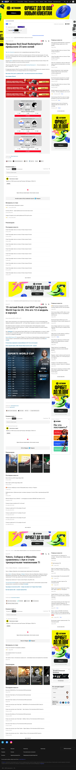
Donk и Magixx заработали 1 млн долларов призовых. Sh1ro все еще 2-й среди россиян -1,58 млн (60, 327)
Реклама (12, 751)
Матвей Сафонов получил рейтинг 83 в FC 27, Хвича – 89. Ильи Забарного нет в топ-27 (60, 91)
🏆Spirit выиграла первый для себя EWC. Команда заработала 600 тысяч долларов (60, 306)
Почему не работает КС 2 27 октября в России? (16, 512)
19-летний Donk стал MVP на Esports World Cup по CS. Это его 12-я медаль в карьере (27, 300)
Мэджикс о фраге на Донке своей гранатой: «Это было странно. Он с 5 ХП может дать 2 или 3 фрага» (60, 356)
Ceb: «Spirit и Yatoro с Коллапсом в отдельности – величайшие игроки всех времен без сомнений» (27, 657)
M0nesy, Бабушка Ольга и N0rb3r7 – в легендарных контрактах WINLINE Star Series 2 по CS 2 (25, 498)
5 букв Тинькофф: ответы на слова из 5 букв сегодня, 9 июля (18, 239)
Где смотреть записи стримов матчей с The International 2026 (60, 621)
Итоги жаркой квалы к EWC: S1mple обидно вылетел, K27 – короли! (21, 345)
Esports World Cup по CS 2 (11, 337)
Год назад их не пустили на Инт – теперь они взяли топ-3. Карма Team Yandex (24, 586)
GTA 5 (11, 60)
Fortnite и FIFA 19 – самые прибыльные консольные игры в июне (19, 210)
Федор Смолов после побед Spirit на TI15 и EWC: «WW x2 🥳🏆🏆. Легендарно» (60, 588)
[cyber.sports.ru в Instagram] (11, 742)
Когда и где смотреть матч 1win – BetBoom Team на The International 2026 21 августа (23, 733)
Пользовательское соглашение (29, 751)
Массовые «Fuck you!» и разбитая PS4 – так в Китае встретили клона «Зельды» (24, 73)
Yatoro (10, 574)
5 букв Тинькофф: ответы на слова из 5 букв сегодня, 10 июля (19, 234)
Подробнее (42, 763)
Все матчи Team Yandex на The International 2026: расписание (19, 699)
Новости (12, 37)
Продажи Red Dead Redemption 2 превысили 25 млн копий (23, 37)
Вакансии (12, 748)
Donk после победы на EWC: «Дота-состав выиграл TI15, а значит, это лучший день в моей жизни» (60, 313)
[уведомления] (67, 1)
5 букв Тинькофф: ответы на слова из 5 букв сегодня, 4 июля (18, 258)
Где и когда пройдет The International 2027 (60, 576)
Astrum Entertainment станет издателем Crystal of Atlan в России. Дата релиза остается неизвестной (59, 72)
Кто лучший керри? (58, 686)
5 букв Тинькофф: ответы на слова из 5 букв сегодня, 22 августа (60, 57)
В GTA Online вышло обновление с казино (15, 205)
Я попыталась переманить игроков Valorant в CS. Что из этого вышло (21, 342)
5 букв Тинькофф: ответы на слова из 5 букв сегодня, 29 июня (19, 263)
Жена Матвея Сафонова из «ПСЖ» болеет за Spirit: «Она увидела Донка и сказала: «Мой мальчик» (60, 341)
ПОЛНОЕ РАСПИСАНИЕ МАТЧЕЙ (38, 35)
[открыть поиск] (65, 1)
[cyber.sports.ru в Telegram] (2, 742)
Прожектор (25, 748)
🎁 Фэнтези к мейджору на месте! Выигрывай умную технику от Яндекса (21, 487)
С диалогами (45, 168)
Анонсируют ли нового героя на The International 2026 (59, 582)
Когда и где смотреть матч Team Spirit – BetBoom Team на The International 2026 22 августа (25, 718)
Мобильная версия (67, 748)
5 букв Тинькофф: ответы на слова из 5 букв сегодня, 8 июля (18, 244)
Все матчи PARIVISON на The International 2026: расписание (18, 690)
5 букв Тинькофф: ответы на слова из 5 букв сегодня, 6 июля (18, 248)
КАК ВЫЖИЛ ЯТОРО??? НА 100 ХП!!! (13, 652)
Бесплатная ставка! (14, 178)
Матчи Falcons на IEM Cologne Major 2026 (14, 478)
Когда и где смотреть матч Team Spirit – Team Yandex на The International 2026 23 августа (24, 709)
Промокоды (43, 748)
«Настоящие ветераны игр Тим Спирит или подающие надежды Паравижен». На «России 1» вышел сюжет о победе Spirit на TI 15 (60, 604)
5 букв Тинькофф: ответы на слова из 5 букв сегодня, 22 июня (19, 268)
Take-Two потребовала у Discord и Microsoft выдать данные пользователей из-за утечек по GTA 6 (60, 64)
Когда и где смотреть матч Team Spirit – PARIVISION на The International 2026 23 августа (24, 704)
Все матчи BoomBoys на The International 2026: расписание (18, 714)
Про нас (2, 748)
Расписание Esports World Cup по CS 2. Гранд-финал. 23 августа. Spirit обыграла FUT (60, 320)
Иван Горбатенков (14, 156)
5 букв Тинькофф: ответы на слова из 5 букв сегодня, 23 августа (60, 51)
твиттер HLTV (12, 407)
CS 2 (9, 300)
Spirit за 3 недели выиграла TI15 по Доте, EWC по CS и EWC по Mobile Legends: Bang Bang (60, 570)
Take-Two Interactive (10, 52)
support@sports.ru (22, 759)
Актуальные (19, 169)
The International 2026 (10, 582)
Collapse (23, 574)
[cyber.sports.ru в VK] (7, 742)
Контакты (3, 755)
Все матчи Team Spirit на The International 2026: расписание (18, 694)
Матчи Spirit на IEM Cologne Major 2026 (14, 482)
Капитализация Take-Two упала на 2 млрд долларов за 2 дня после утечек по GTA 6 (60, 97)
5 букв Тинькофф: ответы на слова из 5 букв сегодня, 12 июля (19, 229)
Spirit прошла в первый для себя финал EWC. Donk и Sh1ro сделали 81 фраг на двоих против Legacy (60, 370)
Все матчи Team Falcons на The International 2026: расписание (19, 723)
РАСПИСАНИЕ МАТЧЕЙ (10, 20)
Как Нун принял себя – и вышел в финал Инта (16, 589)
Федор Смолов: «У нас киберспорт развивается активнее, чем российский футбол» (59, 349)
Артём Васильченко (15, 405)
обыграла (10, 331)
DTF (10, 157)
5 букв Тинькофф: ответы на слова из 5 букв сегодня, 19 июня (19, 272)
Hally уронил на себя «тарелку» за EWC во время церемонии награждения (60, 334)
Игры (9, 37)
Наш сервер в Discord (11, 76)
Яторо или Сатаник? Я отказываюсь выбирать (15, 647)
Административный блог (15, 755)
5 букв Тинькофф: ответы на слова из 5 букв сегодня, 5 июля (18, 253)
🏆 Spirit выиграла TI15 (56, 563)
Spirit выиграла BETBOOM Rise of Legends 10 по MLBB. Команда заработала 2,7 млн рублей (60, 44)
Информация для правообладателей (30, 755)
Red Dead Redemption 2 (31, 65)
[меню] (11, 1)
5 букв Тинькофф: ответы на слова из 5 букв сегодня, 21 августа (60, 85)
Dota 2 (9, 550)
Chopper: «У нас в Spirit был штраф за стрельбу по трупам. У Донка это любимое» (60, 363)
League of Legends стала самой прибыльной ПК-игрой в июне (19, 215)
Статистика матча (16, 32)
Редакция (3, 751)
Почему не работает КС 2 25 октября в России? (16, 522)
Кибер (7, 37)
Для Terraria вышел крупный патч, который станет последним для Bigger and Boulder (60, 78)
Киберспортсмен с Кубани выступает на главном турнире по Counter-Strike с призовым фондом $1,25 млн (27, 493)
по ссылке (25, 584)
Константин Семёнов (15, 597)
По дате (8, 169)
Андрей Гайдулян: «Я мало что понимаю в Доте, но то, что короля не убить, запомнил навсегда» (60, 596)
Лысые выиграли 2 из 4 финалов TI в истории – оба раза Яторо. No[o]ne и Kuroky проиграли (60, 557)
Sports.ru (4, 762)
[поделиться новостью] (49, 41)
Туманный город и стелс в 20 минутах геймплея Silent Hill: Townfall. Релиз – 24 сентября (59, 105)
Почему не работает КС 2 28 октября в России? (16, 508)
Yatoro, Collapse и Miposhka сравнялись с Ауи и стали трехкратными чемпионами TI (27, 550)
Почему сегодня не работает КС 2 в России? (15, 503)
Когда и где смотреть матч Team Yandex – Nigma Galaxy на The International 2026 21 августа (25, 728)
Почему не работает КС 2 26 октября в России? (16, 517)
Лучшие (14, 169)
